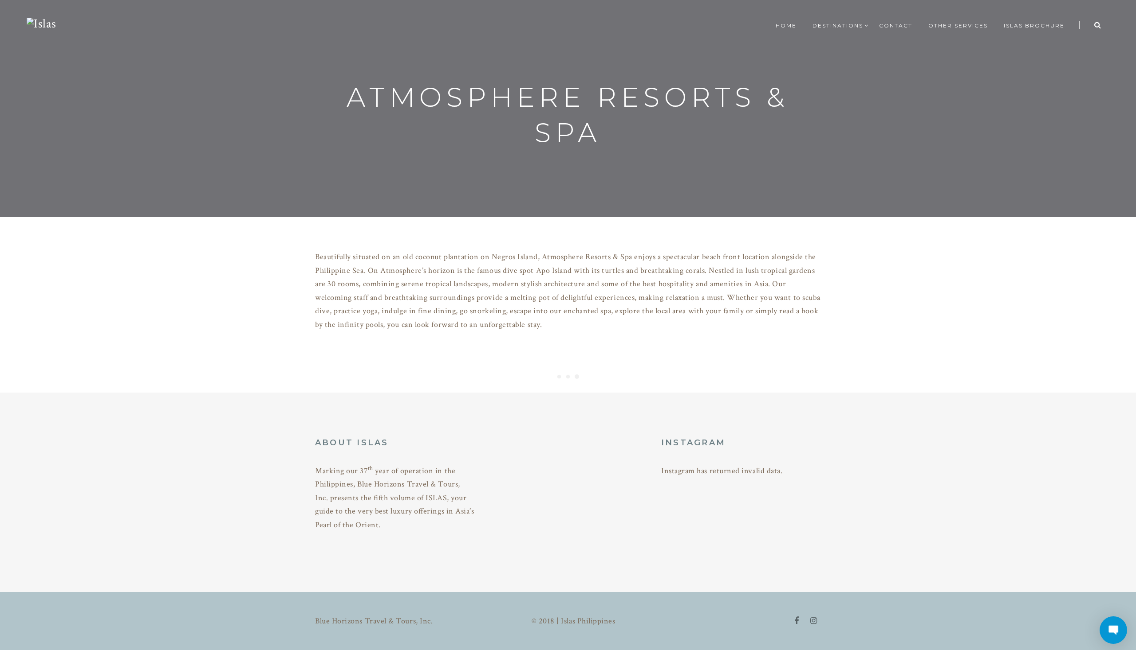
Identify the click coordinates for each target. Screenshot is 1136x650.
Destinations (838, 25)
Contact (895, 25)
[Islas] (41, 23)
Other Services (958, 25)
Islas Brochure (1034, 25)
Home (786, 25)
